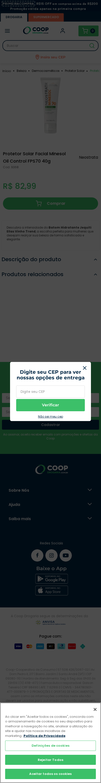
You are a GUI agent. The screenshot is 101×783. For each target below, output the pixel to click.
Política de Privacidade (44, 735)
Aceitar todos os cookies (50, 773)
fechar (84, 368)
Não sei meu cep (50, 417)
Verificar (50, 405)
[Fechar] (95, 709)
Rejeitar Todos (50, 759)
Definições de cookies (50, 745)
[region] (50, 743)
